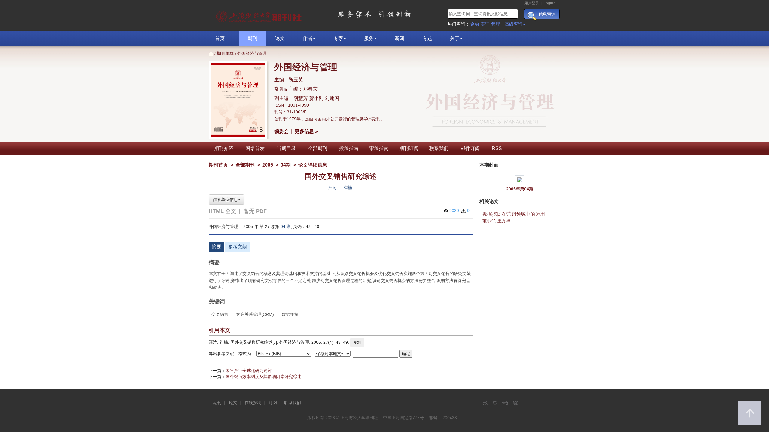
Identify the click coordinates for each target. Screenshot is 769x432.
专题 (427, 38)
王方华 (503, 220)
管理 (495, 24)
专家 (338, 38)
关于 (455, 38)
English (549, 3)
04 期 (286, 226)
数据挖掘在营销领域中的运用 (513, 214)
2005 (267, 164)
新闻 (399, 38)
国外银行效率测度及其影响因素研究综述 (263, 376)
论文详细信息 (312, 164)
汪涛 (332, 187)
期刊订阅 (408, 148)
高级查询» (515, 24)
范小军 (488, 220)
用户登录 (531, 3)
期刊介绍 (223, 148)
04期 (286, 164)
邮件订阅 (470, 148)
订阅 (273, 402)
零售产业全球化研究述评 (249, 370)
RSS (497, 148)
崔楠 (348, 187)
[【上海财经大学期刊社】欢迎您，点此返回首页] (259, 15)
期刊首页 (218, 164)
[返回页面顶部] (749, 412)
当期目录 (286, 148)
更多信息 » (306, 131)
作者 (307, 38)
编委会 (281, 131)
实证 (485, 24)
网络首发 (255, 148)
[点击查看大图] (520, 179)
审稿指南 (378, 148)
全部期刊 (317, 148)
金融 (474, 24)
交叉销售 (219, 314)
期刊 (252, 38)
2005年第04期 (519, 189)
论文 (280, 38)
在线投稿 (253, 402)
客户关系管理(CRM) (255, 314)
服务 (369, 38)
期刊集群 (225, 53)
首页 (220, 38)
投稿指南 (348, 148)
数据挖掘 (290, 314)
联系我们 (438, 148)
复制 (357, 342)
